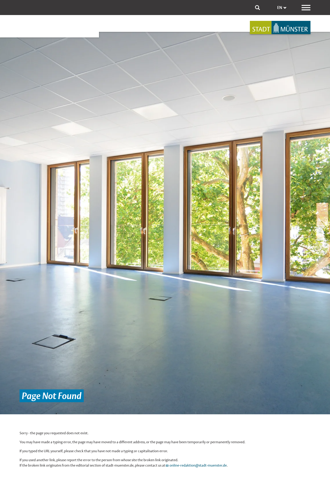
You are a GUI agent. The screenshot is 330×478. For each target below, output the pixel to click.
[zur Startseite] (280, 27)
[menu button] (305, 7)
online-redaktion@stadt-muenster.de (198, 465)
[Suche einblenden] (257, 7)
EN (279, 7)
